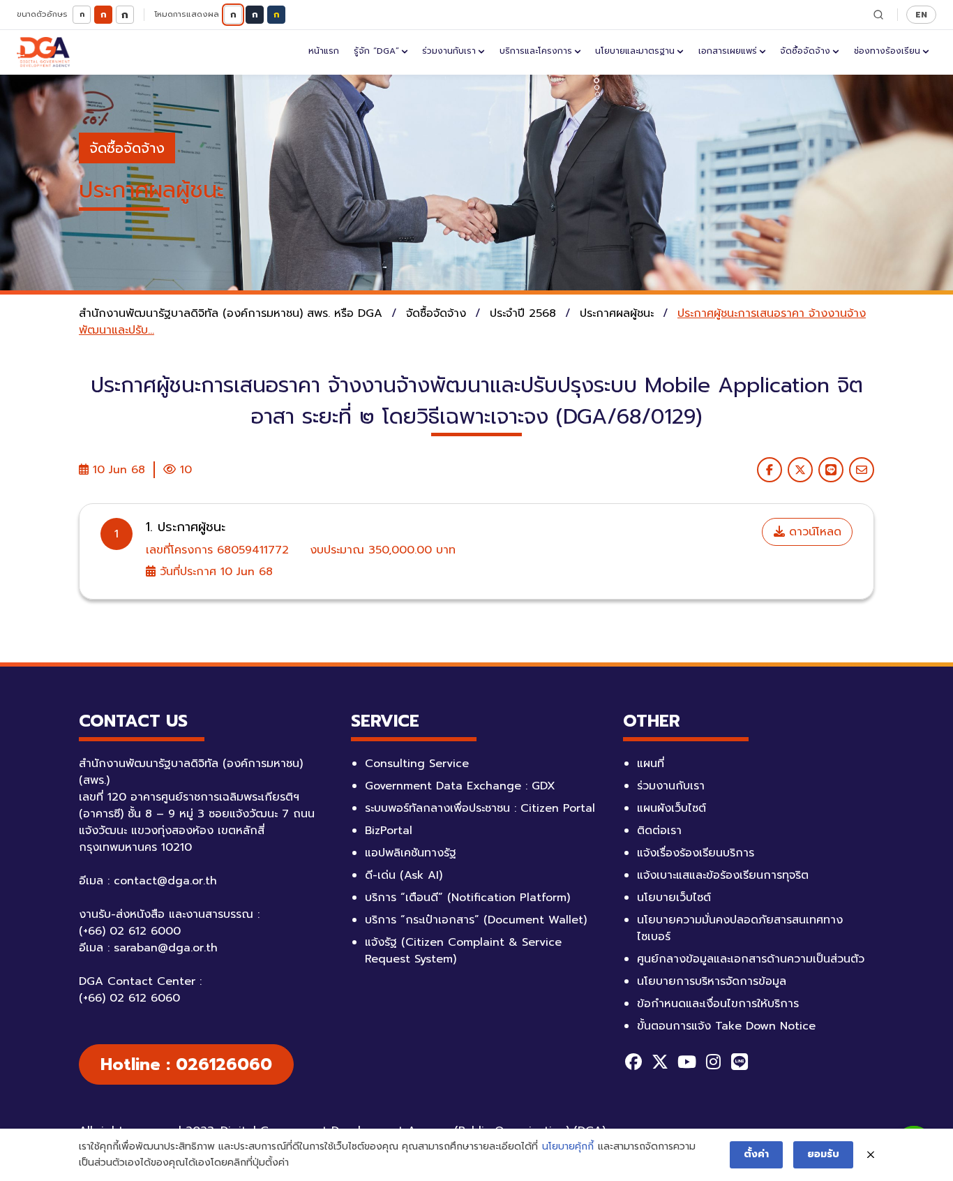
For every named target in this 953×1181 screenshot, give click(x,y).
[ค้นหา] (878, 14)
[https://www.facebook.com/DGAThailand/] (633, 1061)
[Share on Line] (830, 469)
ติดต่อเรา (659, 830)
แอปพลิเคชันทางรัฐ (410, 853)
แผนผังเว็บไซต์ (671, 808)
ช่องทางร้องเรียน (887, 51)
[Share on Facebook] (769, 469)
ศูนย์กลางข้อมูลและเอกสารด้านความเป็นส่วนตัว (750, 959)
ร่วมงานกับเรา (449, 51)
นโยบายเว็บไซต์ (674, 897)
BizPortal (388, 830)
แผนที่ (650, 763)
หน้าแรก (323, 51)
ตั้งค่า (756, 1154)
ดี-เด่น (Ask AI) (403, 875)
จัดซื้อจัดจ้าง (805, 51)
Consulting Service (417, 763)
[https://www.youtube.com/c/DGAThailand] (686, 1061)
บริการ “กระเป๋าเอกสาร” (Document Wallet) (476, 920)
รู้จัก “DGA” (376, 51)
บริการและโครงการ (536, 51)
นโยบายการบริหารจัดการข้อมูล (711, 981)
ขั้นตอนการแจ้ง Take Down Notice (726, 1026)
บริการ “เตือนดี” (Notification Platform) (467, 897)
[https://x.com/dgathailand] (660, 1061)
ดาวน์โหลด (813, 531)
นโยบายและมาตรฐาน (635, 51)
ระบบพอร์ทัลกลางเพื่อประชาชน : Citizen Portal (480, 808)
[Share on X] (800, 469)
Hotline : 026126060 (186, 1064)
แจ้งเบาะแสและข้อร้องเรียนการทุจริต (723, 875)
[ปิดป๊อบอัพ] (870, 1155)
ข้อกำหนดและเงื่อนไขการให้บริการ (718, 1003)
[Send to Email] (861, 469)
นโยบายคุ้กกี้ (568, 1146)
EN (921, 14)
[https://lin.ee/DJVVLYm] (739, 1061)
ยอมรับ (823, 1154)
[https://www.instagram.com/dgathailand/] (713, 1061)
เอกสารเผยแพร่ (727, 51)
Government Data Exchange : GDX (460, 786)
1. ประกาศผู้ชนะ (185, 527)
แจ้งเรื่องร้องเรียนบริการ (695, 853)
